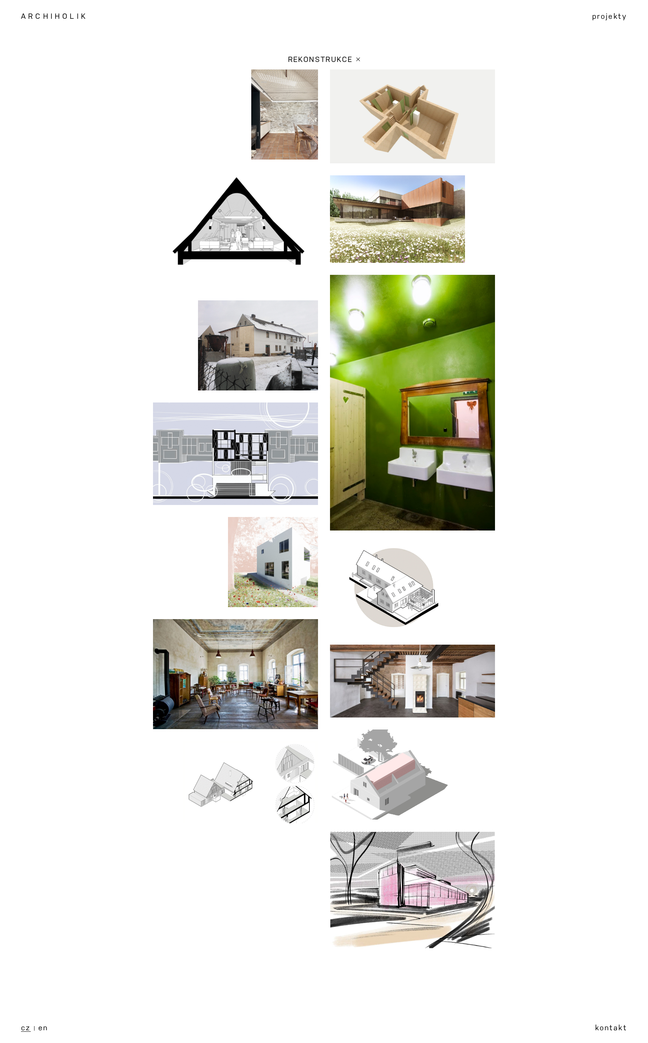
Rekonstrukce (320, 58)
